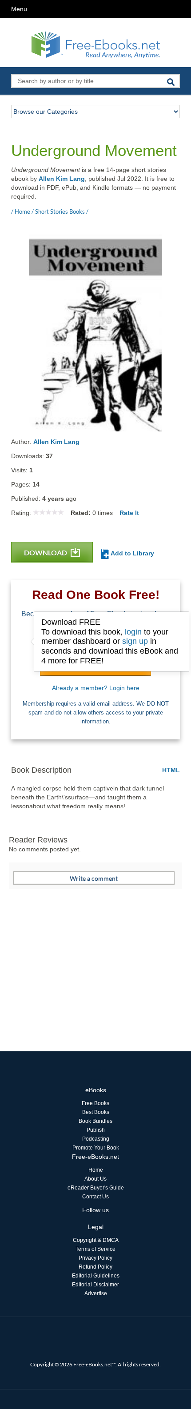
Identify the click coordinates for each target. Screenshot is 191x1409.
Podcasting (95, 1139)
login (133, 631)
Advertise (95, 1293)
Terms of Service (95, 1249)
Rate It (129, 512)
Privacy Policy (95, 1258)
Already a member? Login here (95, 687)
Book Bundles (95, 1121)
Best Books (95, 1112)
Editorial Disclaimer (95, 1284)
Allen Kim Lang (62, 178)
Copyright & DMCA (96, 1240)
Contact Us (95, 1196)
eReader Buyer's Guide (96, 1188)
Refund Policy (95, 1267)
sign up (135, 641)
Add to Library (131, 553)
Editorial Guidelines (95, 1276)
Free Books (95, 1103)
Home (95, 1170)
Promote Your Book (95, 1148)
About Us (95, 1179)
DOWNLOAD (46, 552)
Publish (96, 1130)
